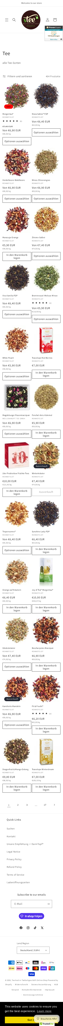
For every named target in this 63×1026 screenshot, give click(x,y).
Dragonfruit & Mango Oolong (16, 769)
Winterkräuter (38, 473)
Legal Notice (13, 851)
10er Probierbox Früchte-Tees (16, 473)
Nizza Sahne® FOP (40, 114)
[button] (6, 20)
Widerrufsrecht (21, 984)
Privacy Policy (14, 859)
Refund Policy (14, 866)
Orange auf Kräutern (12, 590)
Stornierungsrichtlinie (33, 995)
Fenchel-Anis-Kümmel (42, 415)
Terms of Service (15, 874)
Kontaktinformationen (32, 990)
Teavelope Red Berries (42, 358)
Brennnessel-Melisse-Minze (45, 295)
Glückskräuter (9, 648)
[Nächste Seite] (54, 805)
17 (45, 804)
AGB (56, 984)
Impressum (50, 990)
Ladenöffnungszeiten (18, 882)
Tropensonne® (9, 531)
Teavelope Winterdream (43, 769)
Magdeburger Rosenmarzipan (16, 415)
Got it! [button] (31, 1020)
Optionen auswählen (17, 141)
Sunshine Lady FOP (41, 531)
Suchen (11, 828)
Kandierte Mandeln (11, 706)
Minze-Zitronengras (41, 180)
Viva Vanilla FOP (10, 295)
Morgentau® (8, 114)
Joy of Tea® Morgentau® (42, 590)
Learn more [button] (44, 1011)
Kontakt (11, 836)
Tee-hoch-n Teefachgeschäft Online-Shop (30, 980)
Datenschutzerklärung (41, 984)
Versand (15, 990)
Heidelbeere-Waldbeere (14, 180)
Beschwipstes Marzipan (43, 648)
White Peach (8, 358)
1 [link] (9, 805)
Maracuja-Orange (10, 237)
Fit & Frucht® (37, 706)
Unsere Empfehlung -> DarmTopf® (25, 844)
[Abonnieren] (48, 904)
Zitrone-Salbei (38, 237)
